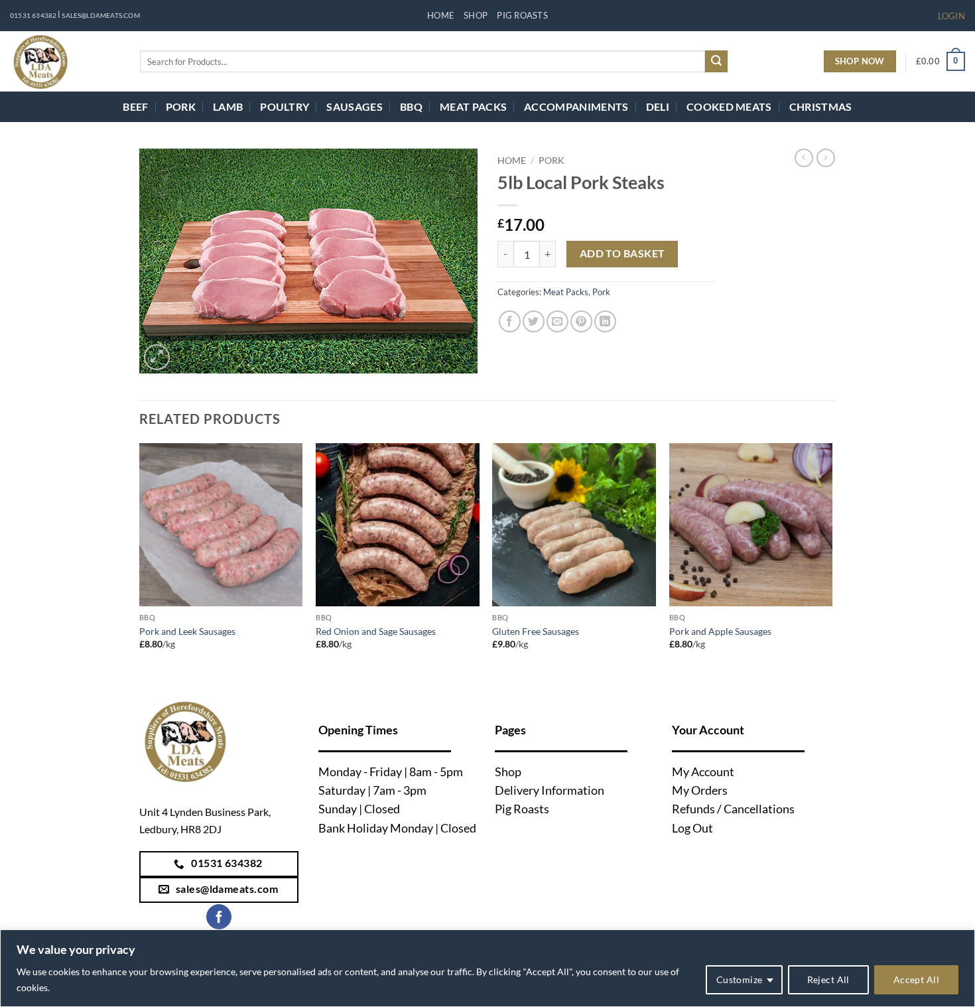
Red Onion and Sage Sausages (376, 631)
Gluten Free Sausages (535, 631)
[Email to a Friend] (557, 321)
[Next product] (804, 158)
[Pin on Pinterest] (581, 321)
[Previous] (140, 558)
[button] (951, 16)
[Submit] (716, 61)
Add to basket (622, 253)
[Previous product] (825, 158)
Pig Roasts (522, 15)
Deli (657, 106)
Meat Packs (473, 106)
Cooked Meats (729, 106)
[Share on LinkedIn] (605, 321)
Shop (475, 15)
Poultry (284, 106)
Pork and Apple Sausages (720, 631)
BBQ (411, 106)
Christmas (820, 106)
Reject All (828, 979)
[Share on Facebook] (510, 321)
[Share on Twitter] (534, 321)
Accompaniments (576, 106)
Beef (135, 106)
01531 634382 (33, 15)
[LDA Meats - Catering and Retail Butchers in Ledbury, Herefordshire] (65, 61)
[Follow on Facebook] (218, 917)
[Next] (832, 558)
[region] (487, 968)
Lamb (228, 106)
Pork (181, 106)
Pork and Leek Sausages (187, 631)
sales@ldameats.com (100, 15)
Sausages (354, 106)
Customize (739, 979)
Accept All (916, 979)
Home (440, 15)
